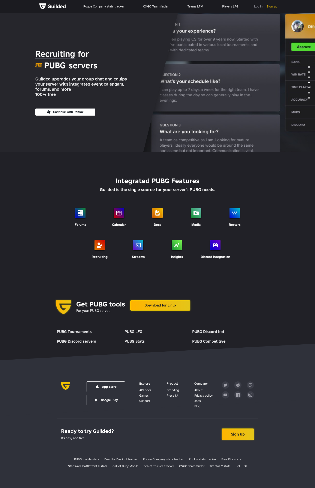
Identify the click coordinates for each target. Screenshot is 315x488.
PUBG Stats (134, 341)
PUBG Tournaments (74, 331)
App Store (109, 387)
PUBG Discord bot (208, 331)
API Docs (145, 390)
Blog (197, 406)
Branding (173, 390)
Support (144, 401)
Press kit (172, 395)
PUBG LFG (133, 331)
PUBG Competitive (208, 341)
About (198, 390)
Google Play (109, 400)
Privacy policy (203, 395)
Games (144, 395)
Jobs (197, 401)
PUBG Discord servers (76, 341)
